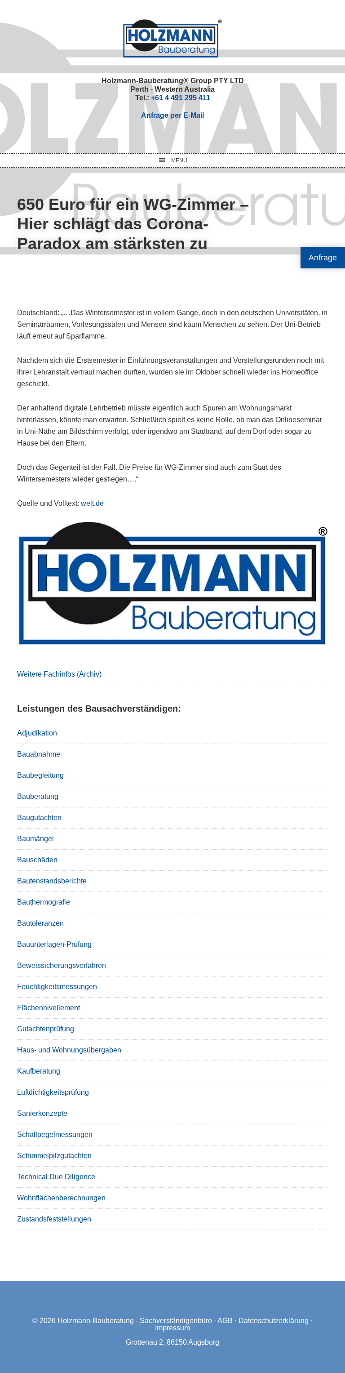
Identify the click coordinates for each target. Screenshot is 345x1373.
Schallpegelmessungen (55, 1134)
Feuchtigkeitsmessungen (57, 986)
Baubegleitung (40, 775)
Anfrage (323, 257)
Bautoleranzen (40, 923)
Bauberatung (37, 796)
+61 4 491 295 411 (180, 98)
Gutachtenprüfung (45, 1029)
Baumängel (35, 839)
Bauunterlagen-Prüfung (54, 944)
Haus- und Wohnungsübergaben (69, 1050)
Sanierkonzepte (42, 1113)
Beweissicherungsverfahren (61, 965)
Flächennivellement (48, 1008)
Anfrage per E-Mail (172, 115)
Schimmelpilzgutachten (54, 1155)
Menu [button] (179, 160)
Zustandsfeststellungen (54, 1219)
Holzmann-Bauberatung (172, 38)
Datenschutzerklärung (274, 1320)
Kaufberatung (38, 1071)
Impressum (172, 1328)
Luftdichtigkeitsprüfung (53, 1092)
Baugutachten (39, 817)
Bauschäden (37, 860)
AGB (225, 1320)
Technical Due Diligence (56, 1177)
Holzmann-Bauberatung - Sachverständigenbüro (135, 1320)
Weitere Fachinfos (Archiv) (59, 674)
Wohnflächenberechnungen (61, 1198)
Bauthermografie (43, 902)
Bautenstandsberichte (52, 881)
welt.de (92, 503)
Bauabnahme (38, 754)
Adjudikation (37, 733)
